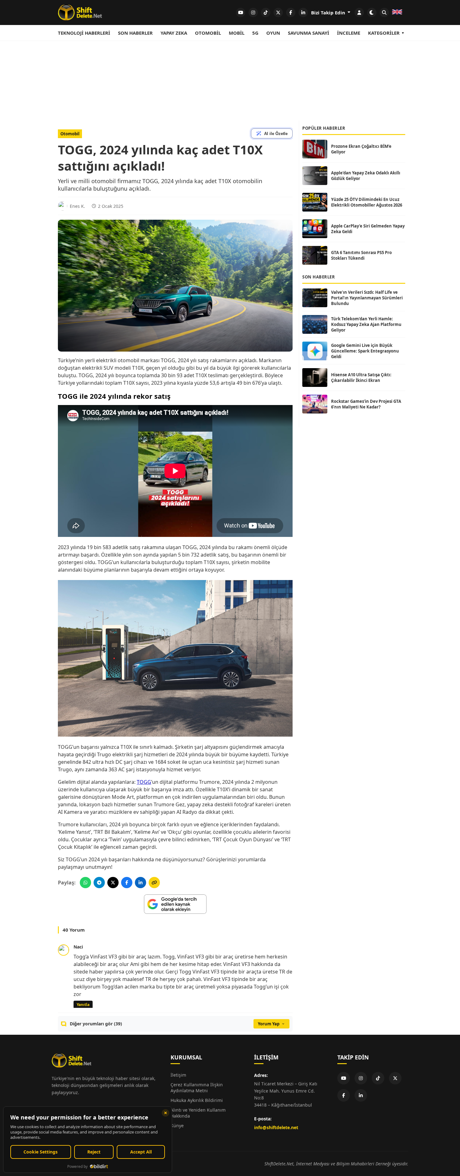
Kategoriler (384, 33)
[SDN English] (397, 12)
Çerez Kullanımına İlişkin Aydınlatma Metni (197, 1087)
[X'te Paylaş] (113, 882)
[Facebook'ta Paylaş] (126, 882)
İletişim (178, 1075)
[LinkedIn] (361, 1095)
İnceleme (348, 33)
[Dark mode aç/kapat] (371, 12)
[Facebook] (343, 1095)
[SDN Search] (384, 12)
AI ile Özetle (276, 133)
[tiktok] (265, 12)
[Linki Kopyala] (154, 882)
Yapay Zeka (174, 33)
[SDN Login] (359, 12)
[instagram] (253, 12)
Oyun (273, 33)
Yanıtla (83, 1004)
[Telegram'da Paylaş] (99, 882)
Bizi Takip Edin (328, 12)
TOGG (144, 781)
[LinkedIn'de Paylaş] (140, 882)
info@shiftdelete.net (276, 1127)
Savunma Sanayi (308, 33)
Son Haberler (135, 33)
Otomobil (208, 33)
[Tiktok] (378, 1078)
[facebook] (290, 12)
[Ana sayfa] (80, 12)
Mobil (236, 33)
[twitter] (278, 12)
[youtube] (240, 12)
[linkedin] (303, 12)
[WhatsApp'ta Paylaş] (85, 882)
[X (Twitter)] (395, 1078)
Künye (177, 1125)
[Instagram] (361, 1078)
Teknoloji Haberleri (84, 33)
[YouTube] (343, 1078)
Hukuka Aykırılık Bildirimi (197, 1100)
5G (255, 33)
